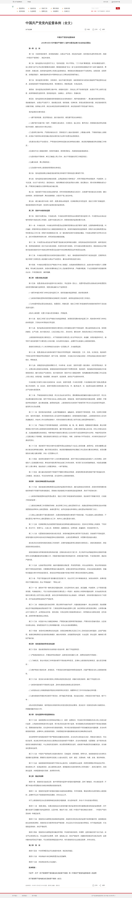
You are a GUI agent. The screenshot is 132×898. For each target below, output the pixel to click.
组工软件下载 (116, 1)
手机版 (29, 1)
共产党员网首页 (18, 1)
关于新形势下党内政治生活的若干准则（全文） (45, 879)
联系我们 (24, 895)
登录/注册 (105, 1)
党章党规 (22, 11)
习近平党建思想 (101, 11)
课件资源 (56, 8)
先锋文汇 (67, 11)
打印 (96, 29)
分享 (103, 29)
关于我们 (14, 895)
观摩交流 (44, 11)
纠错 (88, 29)
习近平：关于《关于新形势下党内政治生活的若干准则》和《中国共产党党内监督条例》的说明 (62, 873)
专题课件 (56, 11)
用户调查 (34, 895)
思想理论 (22, 8)
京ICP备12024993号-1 (109, 895)
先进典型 (33, 11)
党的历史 (33, 8)
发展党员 (108, 11)
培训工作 (44, 8)
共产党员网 (29, 29)
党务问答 (67, 8)
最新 (92, 11)
